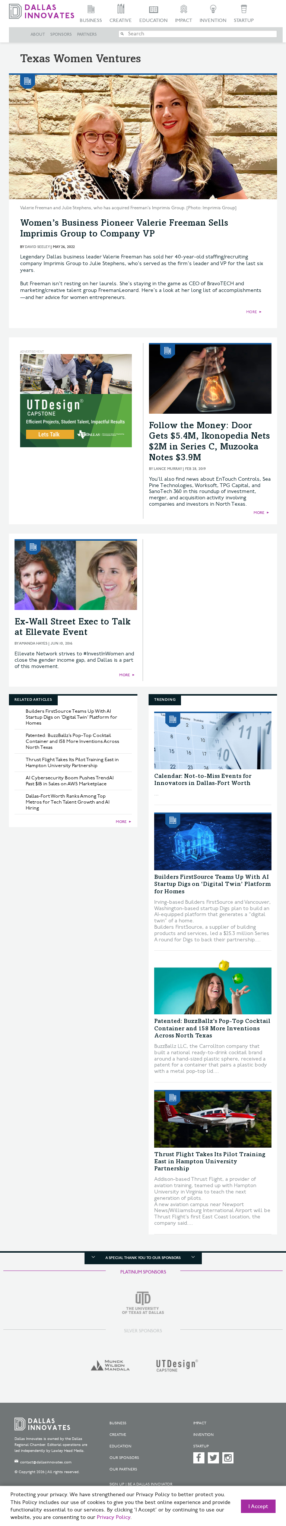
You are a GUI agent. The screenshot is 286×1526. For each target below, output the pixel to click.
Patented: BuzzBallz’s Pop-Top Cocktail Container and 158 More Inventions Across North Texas (72, 741)
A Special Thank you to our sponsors (143, 1258)
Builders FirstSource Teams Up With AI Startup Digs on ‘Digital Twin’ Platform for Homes (71, 717)
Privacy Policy (113, 1517)
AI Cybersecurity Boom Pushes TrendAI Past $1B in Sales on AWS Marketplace (70, 781)
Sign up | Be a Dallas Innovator (140, 1484)
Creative (120, 20)
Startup (244, 20)
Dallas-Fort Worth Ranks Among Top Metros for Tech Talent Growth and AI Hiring (67, 802)
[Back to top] (261, 1484)
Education (153, 20)
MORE (251, 312)
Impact (183, 20)
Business (91, 20)
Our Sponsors (124, 1458)
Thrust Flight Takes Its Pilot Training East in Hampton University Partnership (72, 763)
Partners (87, 34)
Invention (213, 20)
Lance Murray (168, 469)
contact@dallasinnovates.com (46, 1462)
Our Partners (123, 1469)
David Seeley (37, 247)
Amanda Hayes (33, 643)
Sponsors (61, 34)
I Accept (258, 1506)
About (38, 34)
